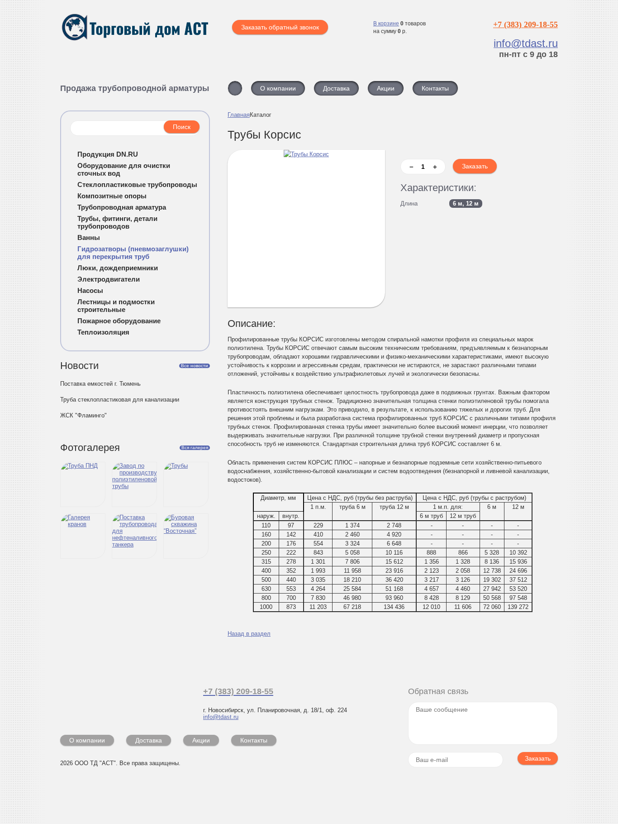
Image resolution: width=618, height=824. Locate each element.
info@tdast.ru (220, 717)
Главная (239, 114)
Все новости (194, 366)
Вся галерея (194, 448)
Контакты (253, 740)
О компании (87, 740)
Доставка (148, 740)
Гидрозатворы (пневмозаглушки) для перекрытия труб (133, 252)
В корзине (386, 23)
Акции (201, 740)
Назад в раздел (249, 633)
